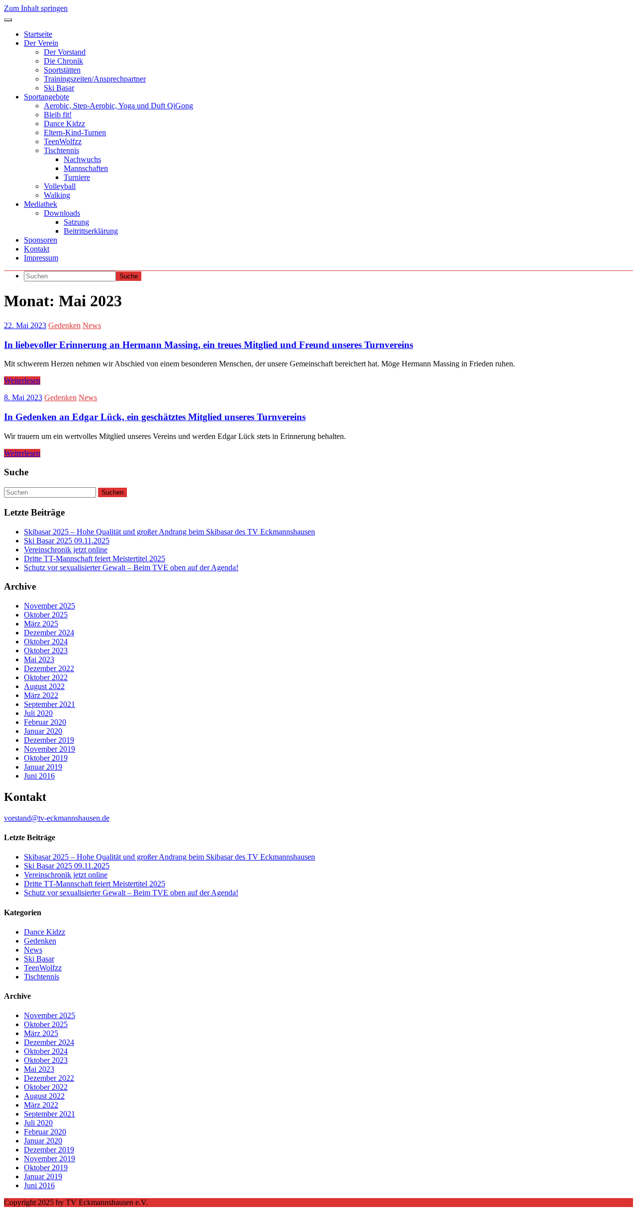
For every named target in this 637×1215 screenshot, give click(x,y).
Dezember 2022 (49, 668)
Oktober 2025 (46, 614)
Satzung (76, 222)
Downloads (62, 213)
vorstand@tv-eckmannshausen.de (56, 818)
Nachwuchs (82, 159)
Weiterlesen (22, 380)
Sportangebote (46, 96)
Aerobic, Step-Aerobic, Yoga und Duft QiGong (118, 105)
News (92, 325)
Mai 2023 (39, 659)
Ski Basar (59, 88)
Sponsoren (40, 240)
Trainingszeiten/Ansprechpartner (95, 79)
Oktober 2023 (46, 650)
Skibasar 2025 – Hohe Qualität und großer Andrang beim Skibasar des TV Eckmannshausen (169, 531)
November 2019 (49, 749)
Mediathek (40, 204)
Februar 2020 (45, 722)
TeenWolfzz (63, 141)
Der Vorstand (65, 52)
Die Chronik (63, 61)
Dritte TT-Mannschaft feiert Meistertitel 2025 (94, 558)
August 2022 (44, 686)
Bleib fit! (58, 114)
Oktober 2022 (46, 677)
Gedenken (64, 325)
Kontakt (36, 249)
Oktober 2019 (46, 758)
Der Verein (41, 43)
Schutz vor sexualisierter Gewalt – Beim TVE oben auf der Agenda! (131, 567)
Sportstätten (62, 70)
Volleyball (60, 186)
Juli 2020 (38, 713)
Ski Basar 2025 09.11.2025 (66, 540)
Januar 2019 (43, 767)
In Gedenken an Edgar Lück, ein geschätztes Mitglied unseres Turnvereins (155, 417)
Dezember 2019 (49, 740)
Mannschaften (86, 168)
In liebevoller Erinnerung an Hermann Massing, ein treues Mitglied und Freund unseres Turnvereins (208, 345)
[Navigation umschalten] (8, 19)
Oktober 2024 (46, 641)
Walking (57, 195)
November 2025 (49, 606)
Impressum (41, 258)
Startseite (38, 34)
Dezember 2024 (49, 632)
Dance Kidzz (64, 123)
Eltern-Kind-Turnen (75, 132)
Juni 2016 (39, 776)
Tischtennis (61, 150)
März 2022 (41, 695)
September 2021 (49, 704)
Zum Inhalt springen (36, 8)
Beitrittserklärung (91, 231)
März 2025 (41, 623)
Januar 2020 (43, 731)
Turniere (77, 177)
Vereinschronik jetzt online (65, 549)
